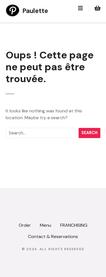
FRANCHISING (73, 225)
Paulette (35, 11)
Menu (45, 225)
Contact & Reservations (53, 236)
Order (25, 225)
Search (89, 132)
